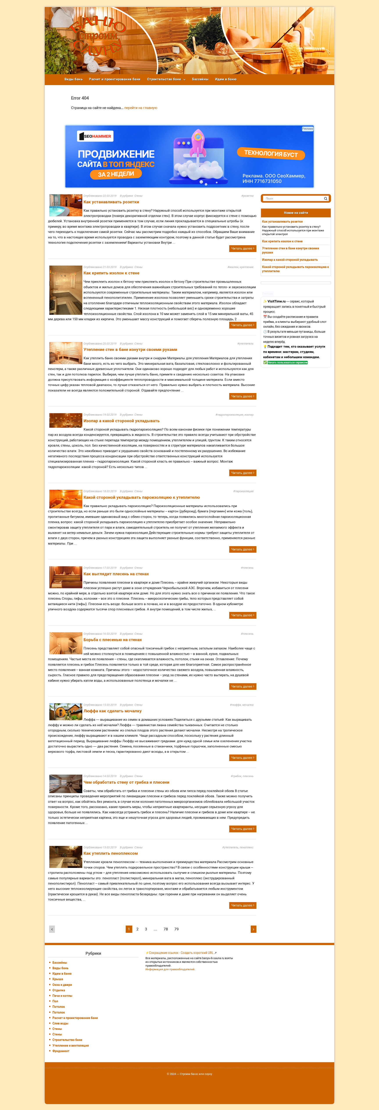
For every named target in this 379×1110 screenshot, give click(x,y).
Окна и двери (62, 985)
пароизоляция (244, 491)
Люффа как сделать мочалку (113, 710)
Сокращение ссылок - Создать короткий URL (181, 952)
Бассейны (200, 79)
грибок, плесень (243, 776)
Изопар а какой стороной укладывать (122, 420)
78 (166, 929)
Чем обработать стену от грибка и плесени (126, 782)
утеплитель (246, 343)
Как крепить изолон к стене (111, 272)
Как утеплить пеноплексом (111, 853)
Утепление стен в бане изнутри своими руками (130, 349)
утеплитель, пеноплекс (239, 847)
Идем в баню (226, 79)
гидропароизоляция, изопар (235, 414)
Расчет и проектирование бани (115, 79)
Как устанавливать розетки (111, 201)
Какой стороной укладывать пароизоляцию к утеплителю (142, 497)
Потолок (58, 1006)
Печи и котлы (62, 995)
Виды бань (73, 79)
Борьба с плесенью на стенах (113, 639)
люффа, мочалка (243, 704)
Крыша (57, 979)
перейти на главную (140, 108)
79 (176, 929)
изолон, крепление (241, 267)
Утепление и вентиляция (70, 1045)
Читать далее (242, 248)
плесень (248, 567)
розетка (248, 195)
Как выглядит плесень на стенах (116, 573)
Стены (138, 195)
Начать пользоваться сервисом (287, 362)
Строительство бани (164, 79)
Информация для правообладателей (170, 969)
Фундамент (60, 1051)
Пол (55, 1001)
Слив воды (60, 1023)
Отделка (58, 990)
